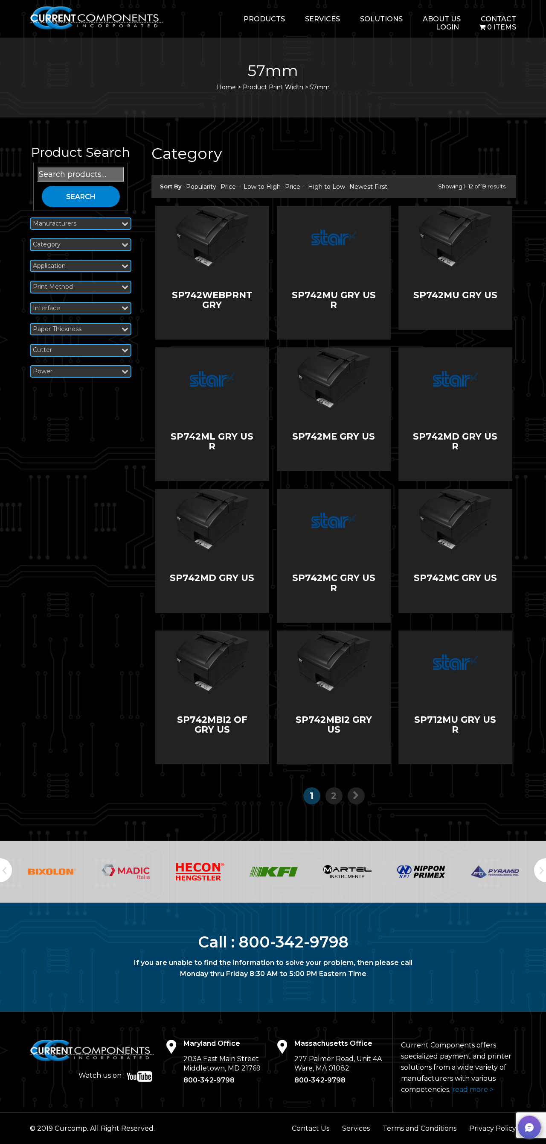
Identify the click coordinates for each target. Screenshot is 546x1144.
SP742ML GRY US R (212, 441)
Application (49, 266)
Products (264, 19)
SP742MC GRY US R (333, 582)
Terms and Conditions (419, 1128)
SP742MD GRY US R (455, 441)
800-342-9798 (294, 942)
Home (226, 87)
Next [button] (540, 870)
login (447, 27)
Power (42, 371)
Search (81, 197)
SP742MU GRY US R (334, 300)
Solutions (381, 19)
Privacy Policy (492, 1128)
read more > (473, 1089)
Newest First (368, 187)
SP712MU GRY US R (455, 724)
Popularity (201, 187)
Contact (498, 19)
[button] (529, 1127)
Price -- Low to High (251, 187)
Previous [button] (6, 870)
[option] (52, 871)
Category (47, 244)
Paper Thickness (57, 329)
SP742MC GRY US (455, 577)
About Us (442, 19)
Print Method (53, 287)
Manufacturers (54, 223)
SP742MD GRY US (212, 577)
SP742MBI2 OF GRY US (212, 724)
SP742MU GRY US (455, 295)
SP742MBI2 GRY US (334, 724)
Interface (46, 308)
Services (322, 19)
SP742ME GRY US (333, 436)
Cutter (42, 350)
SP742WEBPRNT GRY (212, 300)
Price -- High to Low (315, 187)
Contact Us (310, 1128)
